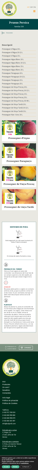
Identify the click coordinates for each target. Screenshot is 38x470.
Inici (3, 382)
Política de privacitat (10, 400)
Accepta (6, 466)
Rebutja (15, 466)
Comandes (6, 393)
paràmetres (25, 463)
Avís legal (6, 398)
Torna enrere (9, 33)
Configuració (25, 466)
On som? (5, 387)
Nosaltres (6, 390)
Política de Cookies (9, 403)
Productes (6, 384)
